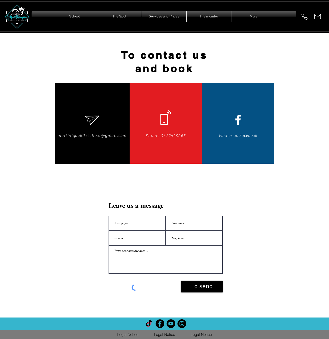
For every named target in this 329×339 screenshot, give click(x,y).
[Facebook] (160, 323)
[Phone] (304, 16)
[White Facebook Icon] (238, 120)
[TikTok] (149, 323)
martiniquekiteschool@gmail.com (92, 135)
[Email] (317, 16)
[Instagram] (181, 323)
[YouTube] (171, 323)
